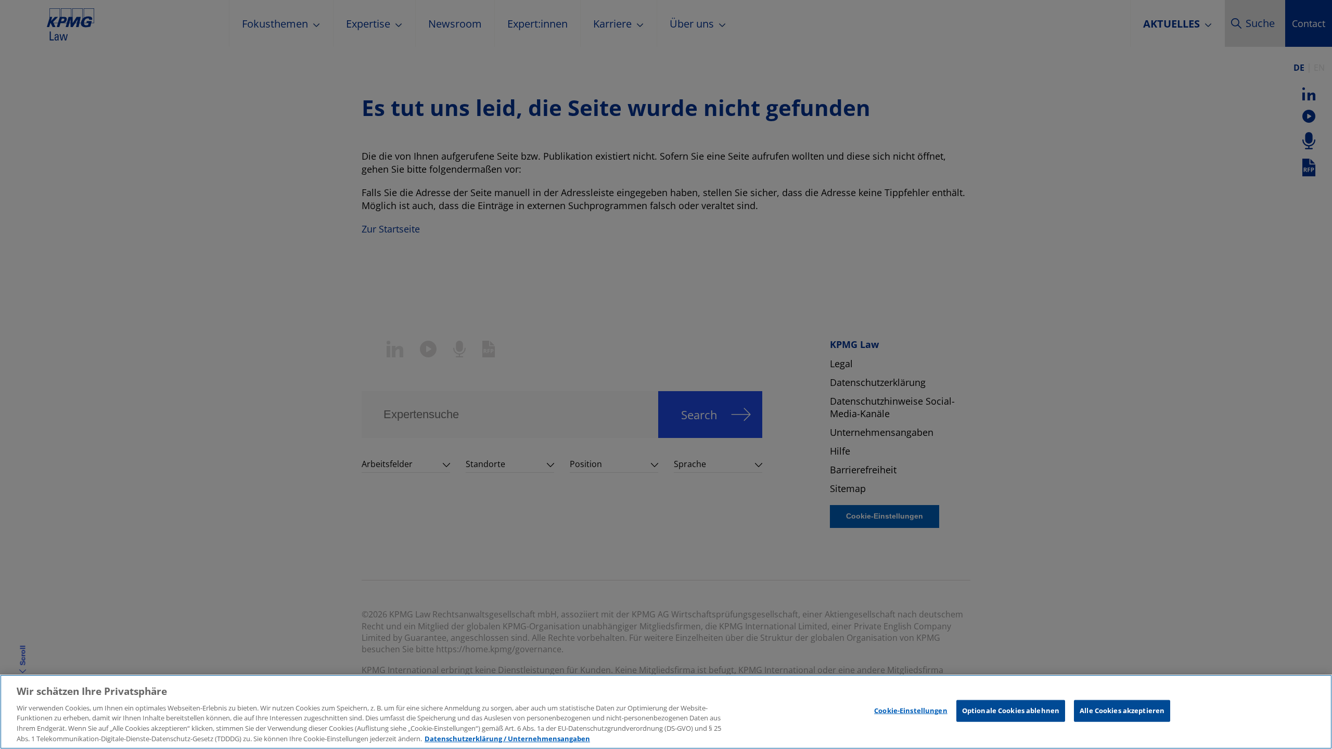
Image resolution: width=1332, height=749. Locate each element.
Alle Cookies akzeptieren (1122, 710)
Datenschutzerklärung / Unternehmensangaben (507, 738)
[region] (666, 712)
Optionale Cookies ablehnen (1010, 710)
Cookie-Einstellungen (910, 710)
